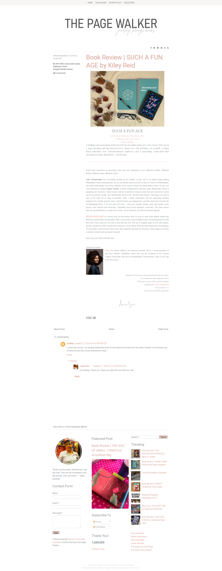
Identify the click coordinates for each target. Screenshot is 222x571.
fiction (64, 66)
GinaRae (70, 343)
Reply (69, 355)
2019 (57, 64)
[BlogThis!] (89, 317)
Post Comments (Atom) (76, 427)
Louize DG (84, 366)
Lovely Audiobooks (161, 284)
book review (69, 64)
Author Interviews (139, 536)
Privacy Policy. (98, 549)
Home (90, 3)
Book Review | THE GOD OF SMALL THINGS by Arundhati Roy (108, 450)
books (77, 64)
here (167, 287)
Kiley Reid (110, 250)
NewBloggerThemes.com (129, 568)
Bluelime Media (96, 568)
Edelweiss (57, 66)
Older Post (163, 329)
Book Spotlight (137, 540)
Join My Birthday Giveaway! (154, 472)
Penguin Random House (63, 69)
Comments (100, 527)
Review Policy (115, 3)
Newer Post (59, 329)
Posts (98, 522)
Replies (73, 361)
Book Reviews (137, 533)
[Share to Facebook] (94, 317)
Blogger (131, 565)
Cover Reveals (137, 543)
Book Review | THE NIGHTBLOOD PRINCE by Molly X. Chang (153, 453)
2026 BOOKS (129, 3)
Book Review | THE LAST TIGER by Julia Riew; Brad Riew (153, 520)
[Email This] (87, 317)
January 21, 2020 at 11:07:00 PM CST (109, 366)
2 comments (60, 73)
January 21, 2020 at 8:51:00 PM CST (91, 343)
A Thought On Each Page (142, 546)
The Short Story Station (141, 550)
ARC (62, 64)
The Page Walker (110, 565)
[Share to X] (92, 317)
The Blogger (101, 3)
